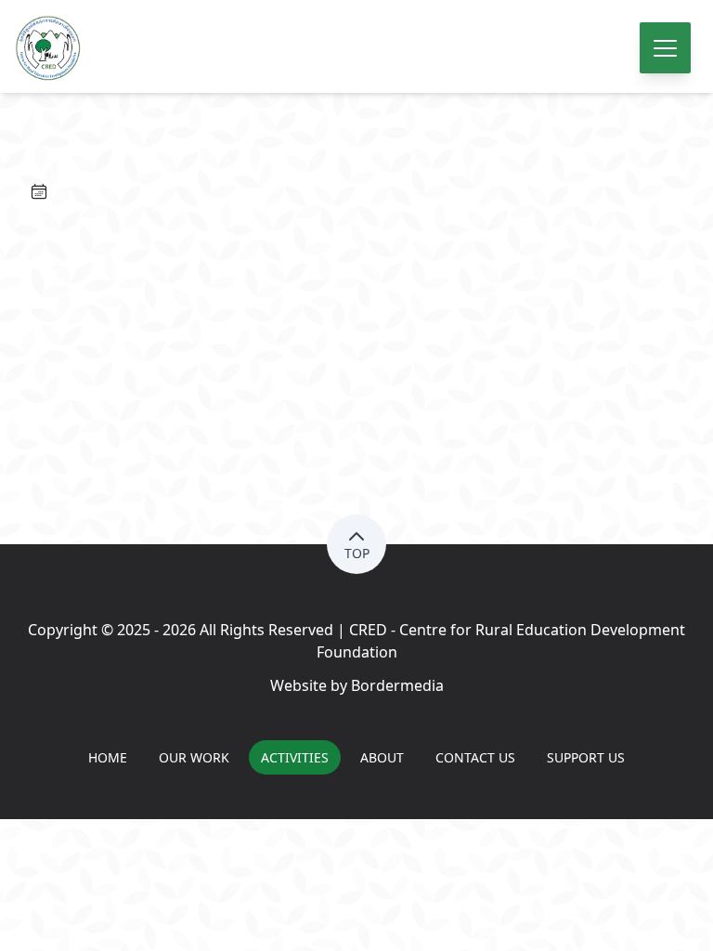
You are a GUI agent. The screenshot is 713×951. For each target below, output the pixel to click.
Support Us (586, 757)
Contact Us (475, 757)
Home (107, 757)
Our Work (194, 757)
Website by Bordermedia (357, 685)
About (382, 757)
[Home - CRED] (356, 48)
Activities (295, 757)
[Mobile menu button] (665, 47)
